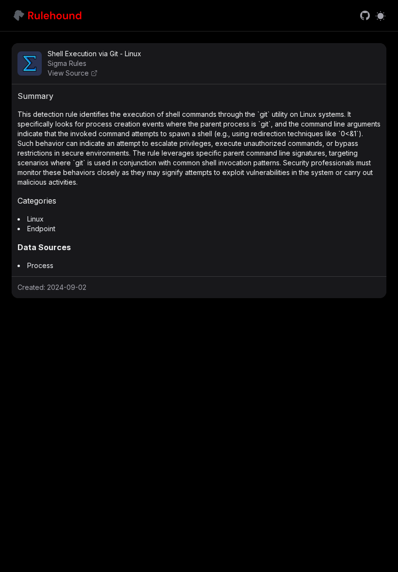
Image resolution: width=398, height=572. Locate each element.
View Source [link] (68, 73)
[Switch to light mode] (380, 15)
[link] (365, 15)
